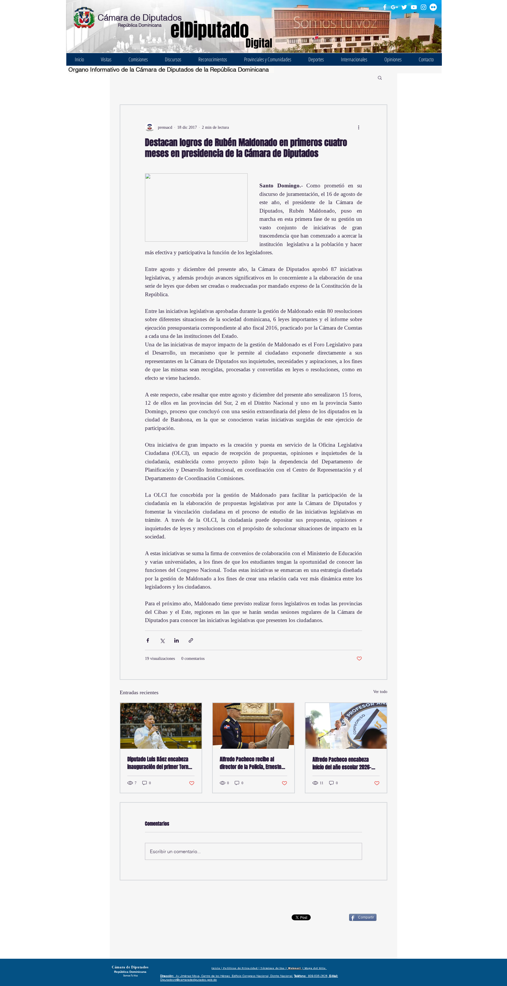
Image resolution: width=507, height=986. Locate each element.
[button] (380, 77)
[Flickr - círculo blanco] (433, 7)
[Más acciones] (358, 127)
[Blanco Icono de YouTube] (414, 7)
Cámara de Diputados (140, 17)
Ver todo (380, 691)
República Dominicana (139, 25)
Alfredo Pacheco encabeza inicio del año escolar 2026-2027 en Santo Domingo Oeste (343, 763)
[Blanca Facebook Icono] (384, 7)
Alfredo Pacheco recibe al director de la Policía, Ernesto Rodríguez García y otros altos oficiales (251, 763)
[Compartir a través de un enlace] (191, 640)
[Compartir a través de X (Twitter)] (162, 640)
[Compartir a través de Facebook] (148, 640)
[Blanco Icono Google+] (394, 7)
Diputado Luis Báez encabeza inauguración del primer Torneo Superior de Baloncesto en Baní (160, 763)
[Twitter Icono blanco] (404, 7)
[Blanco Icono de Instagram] (423, 7)
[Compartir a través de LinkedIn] (176, 640)
